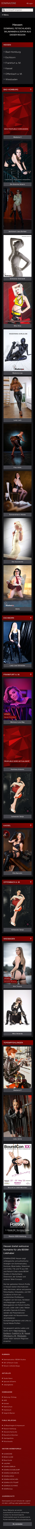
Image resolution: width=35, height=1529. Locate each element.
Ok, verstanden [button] (17, 1524)
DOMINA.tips (8, 1489)
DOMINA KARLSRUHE (11, 1473)
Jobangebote (8, 1385)
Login (30, 3)
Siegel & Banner (9, 1413)
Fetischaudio (8, 1441)
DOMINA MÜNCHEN (11, 1479)
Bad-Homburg (13, 51)
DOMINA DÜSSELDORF (12, 1470)
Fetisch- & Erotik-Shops (12, 1366)
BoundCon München (11, 1435)
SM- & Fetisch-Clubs (11, 1363)
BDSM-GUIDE (8, 1457)
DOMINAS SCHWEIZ (11, 1486)
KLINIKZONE (8, 1454)
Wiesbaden (11, 79)
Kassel (8, 68)
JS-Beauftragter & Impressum (14, 1425)
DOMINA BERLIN (9, 1466)
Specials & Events (10, 1381)
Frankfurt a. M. (13, 62)
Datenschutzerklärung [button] (23, 1519)
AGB (5, 1400)
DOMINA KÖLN (9, 1476)
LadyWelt (7, 1463)
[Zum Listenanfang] (31, 89)
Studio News (8, 1378)
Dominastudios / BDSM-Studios (15, 1359)
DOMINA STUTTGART (11, 1482)
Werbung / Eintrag (10, 1397)
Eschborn (10, 57)
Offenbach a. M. (13, 73)
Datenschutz (8, 1407)
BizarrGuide (8, 1460)
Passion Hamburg (10, 1429)
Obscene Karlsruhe (10, 1432)
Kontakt (6, 1403)
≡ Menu (5, 15)
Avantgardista (8, 1438)
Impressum (7, 1410)
